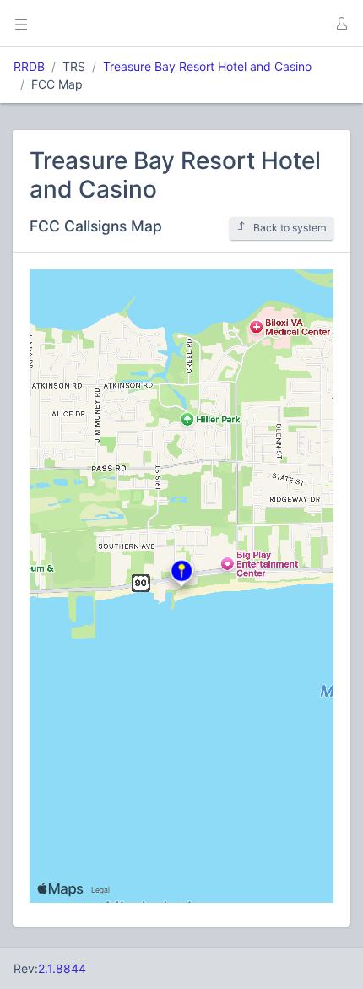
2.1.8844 (62, 968)
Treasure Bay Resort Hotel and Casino (207, 66)
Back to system (290, 227)
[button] (341, 23)
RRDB (29, 66)
